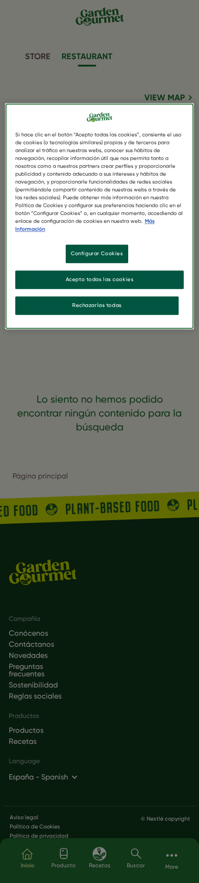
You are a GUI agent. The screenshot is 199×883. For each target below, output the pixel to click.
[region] (99, 216)
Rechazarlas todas (97, 305)
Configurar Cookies (97, 254)
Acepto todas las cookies (100, 279)
